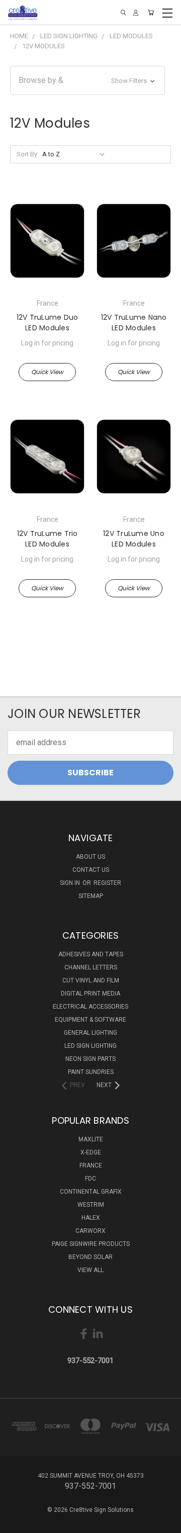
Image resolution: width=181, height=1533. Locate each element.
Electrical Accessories (90, 1006)
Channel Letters (90, 967)
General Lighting (90, 1032)
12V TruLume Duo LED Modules (47, 322)
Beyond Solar (90, 1256)
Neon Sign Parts (90, 1058)
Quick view (47, 372)
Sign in (70, 882)
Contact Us (90, 869)
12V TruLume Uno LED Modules (133, 538)
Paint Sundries (91, 1071)
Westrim (90, 1204)
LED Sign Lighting (90, 1045)
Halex (90, 1217)
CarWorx (90, 1230)
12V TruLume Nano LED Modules (134, 322)
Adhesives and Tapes (90, 954)
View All (90, 1270)
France (90, 1165)
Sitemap (90, 895)
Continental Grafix (91, 1191)
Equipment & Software (90, 1019)
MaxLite (90, 1139)
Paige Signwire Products (91, 1243)
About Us (90, 856)
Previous (16, 1523)
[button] (87, 80)
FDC (90, 1178)
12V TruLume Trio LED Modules (47, 538)
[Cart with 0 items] (150, 13)
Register (107, 882)
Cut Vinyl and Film (90, 980)
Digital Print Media (90, 993)
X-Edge (90, 1152)
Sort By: (28, 154)
